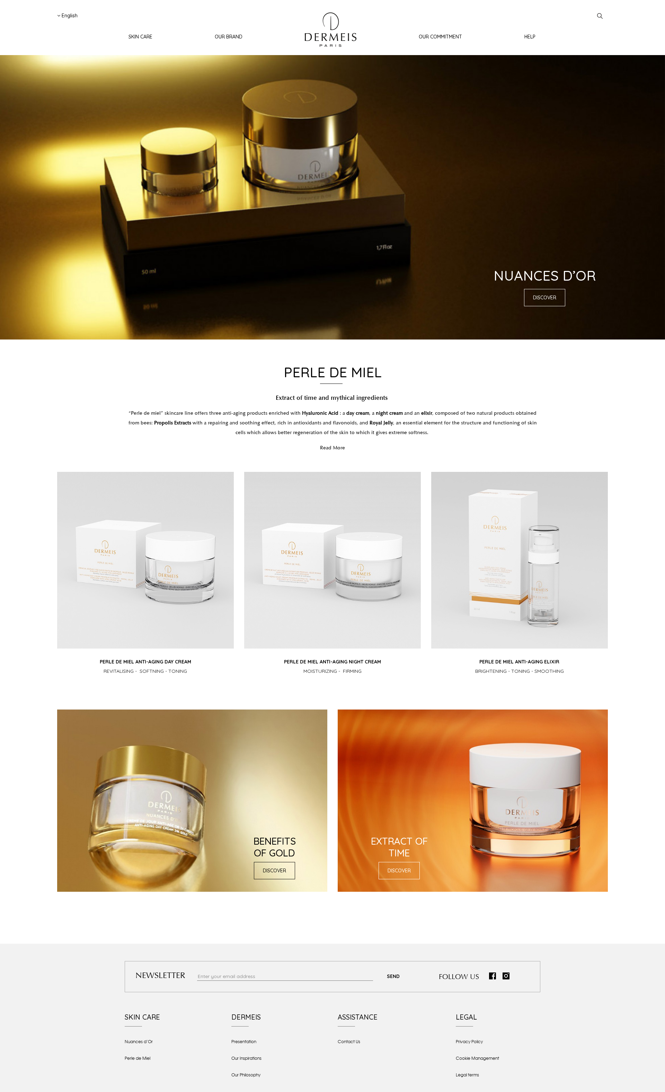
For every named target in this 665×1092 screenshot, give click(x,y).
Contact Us (349, 1041)
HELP (529, 37)
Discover (544, 297)
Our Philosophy (245, 1075)
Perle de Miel (137, 1058)
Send (393, 976)
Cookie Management (477, 1058)
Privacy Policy (469, 1041)
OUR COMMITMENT (440, 37)
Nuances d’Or (139, 1041)
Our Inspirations (246, 1058)
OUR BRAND (228, 37)
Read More (332, 448)
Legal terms (467, 1075)
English (69, 15)
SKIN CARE (140, 37)
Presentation (243, 1041)
